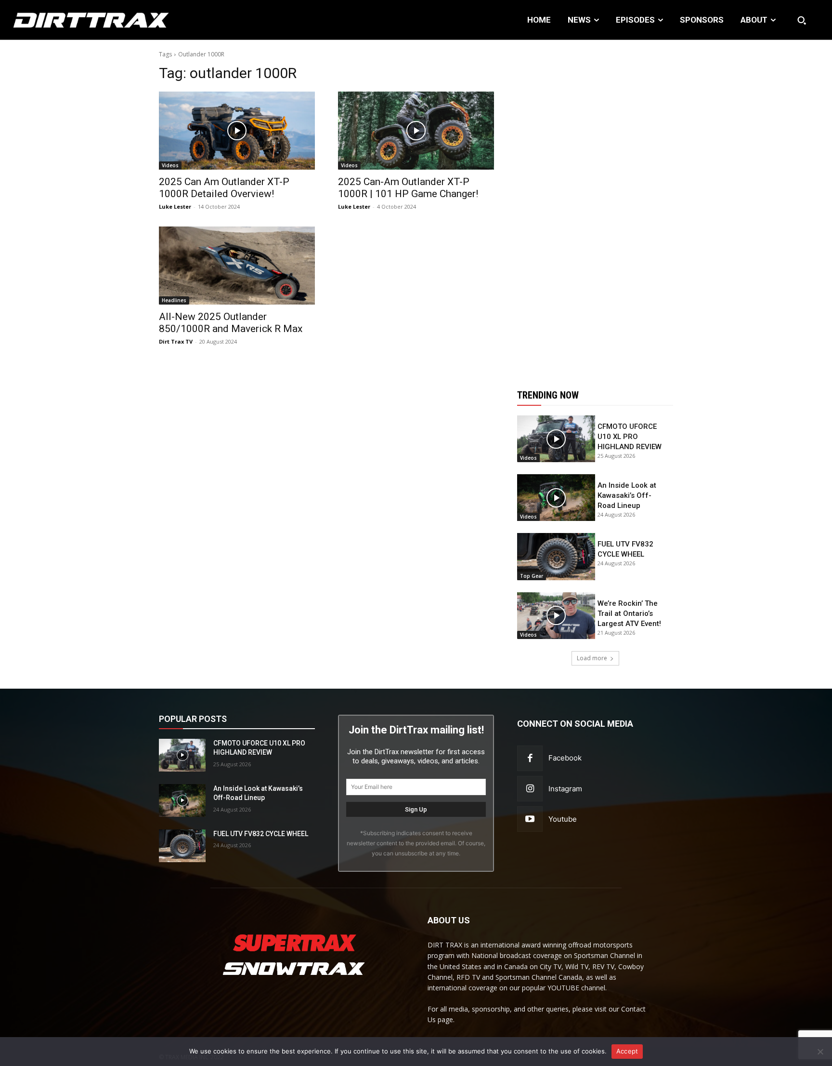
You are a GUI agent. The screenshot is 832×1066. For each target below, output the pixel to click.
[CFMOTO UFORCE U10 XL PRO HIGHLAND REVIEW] (556, 438)
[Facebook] (530, 758)
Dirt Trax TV (176, 341)
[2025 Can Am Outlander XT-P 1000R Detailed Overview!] (237, 131)
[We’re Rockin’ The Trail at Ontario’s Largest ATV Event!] (556, 615)
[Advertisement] (595, 208)
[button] (801, 20)
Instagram (565, 788)
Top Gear (531, 576)
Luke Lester (175, 206)
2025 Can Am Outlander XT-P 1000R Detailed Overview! (224, 188)
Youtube (562, 819)
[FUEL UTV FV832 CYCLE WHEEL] (556, 556)
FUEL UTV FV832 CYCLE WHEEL (260, 834)
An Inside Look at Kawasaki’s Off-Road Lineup (627, 495)
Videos (170, 165)
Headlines (174, 300)
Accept (627, 1051)
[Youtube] (530, 819)
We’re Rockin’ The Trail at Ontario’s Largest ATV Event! (629, 613)
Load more (592, 658)
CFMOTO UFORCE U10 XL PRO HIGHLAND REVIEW (630, 436)
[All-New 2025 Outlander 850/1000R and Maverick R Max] (237, 266)
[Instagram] (530, 788)
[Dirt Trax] (85, 20)
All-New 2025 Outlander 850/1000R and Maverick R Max (230, 322)
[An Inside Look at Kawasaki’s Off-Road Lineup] (556, 497)
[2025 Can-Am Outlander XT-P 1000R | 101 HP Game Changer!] (416, 131)
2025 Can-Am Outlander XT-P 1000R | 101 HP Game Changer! (408, 188)
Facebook (565, 757)
